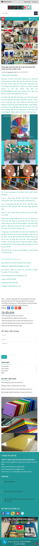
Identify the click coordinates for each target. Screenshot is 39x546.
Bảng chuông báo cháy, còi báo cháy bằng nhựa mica (17, 320)
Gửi (4, 357)
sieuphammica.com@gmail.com (14, 469)
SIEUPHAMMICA (9, 482)
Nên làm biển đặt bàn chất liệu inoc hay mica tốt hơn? (17, 323)
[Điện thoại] (13, 513)
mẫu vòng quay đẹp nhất (20, 301)
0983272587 (21, 467)
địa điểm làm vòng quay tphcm (19, 305)
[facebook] (3, 513)
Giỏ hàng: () (34, 18)
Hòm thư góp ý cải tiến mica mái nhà (12, 315)
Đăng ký (34, 2)
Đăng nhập (27, 2)
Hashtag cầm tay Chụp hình (13, 491)
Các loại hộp (5, 368)
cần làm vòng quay (11, 299)
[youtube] (18, 513)
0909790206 (7, 2)
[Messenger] (8, 513)
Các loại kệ (4, 370)
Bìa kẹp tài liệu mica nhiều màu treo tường (14, 318)
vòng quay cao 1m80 (14, 303)
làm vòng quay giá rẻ (24, 299)
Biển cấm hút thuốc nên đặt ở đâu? (12, 325)
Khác (2, 373)
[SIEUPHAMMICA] (19, 7)
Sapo (23, 544)
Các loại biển (5, 366)
